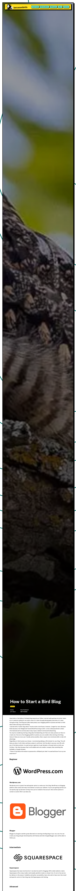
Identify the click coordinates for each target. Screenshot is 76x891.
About (60, 6)
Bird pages (53, 6)
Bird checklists (44, 6)
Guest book (35, 6)
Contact (66, 6)
